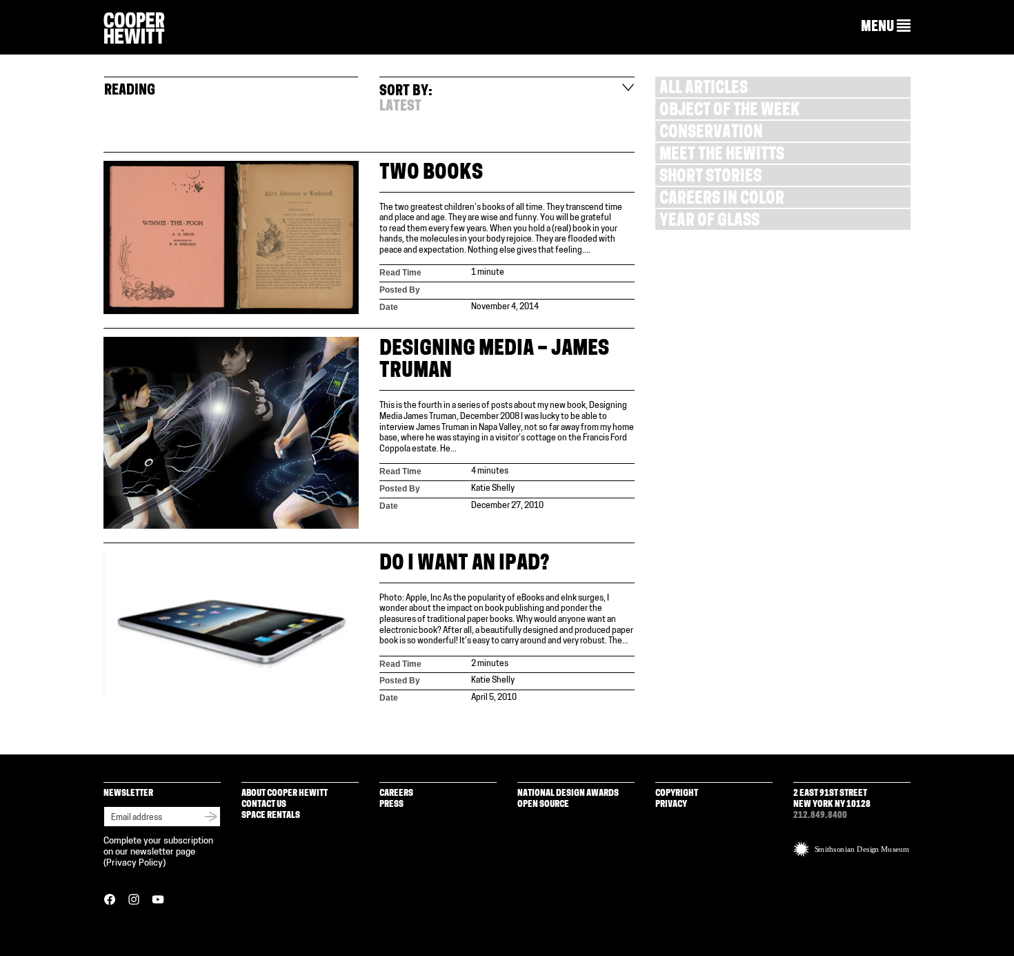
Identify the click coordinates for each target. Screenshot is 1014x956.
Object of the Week (729, 111)
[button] (886, 27)
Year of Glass (709, 222)
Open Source (543, 804)
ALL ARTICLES (703, 89)
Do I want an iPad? (464, 564)
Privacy (671, 804)
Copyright (676, 793)
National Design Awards (568, 793)
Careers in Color (721, 200)
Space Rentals (270, 815)
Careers (396, 793)
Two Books (431, 173)
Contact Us (263, 804)
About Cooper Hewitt (284, 793)
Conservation (711, 134)
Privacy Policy (134, 863)
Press (391, 804)
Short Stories (710, 178)
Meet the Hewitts (721, 156)
